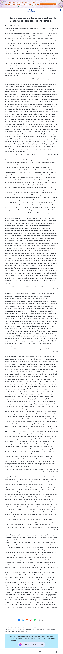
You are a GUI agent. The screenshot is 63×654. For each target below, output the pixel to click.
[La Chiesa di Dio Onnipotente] (31, 10)
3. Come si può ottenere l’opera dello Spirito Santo (31, 627)
